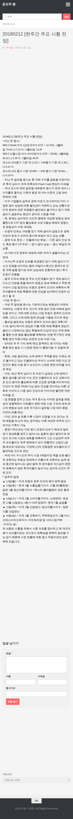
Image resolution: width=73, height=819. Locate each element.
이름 (8, 676)
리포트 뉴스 (9, 24)
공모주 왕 (9, 4)
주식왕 (9, 47)
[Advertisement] (36, 93)
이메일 (41, 676)
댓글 (9, 653)
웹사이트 (10, 688)
